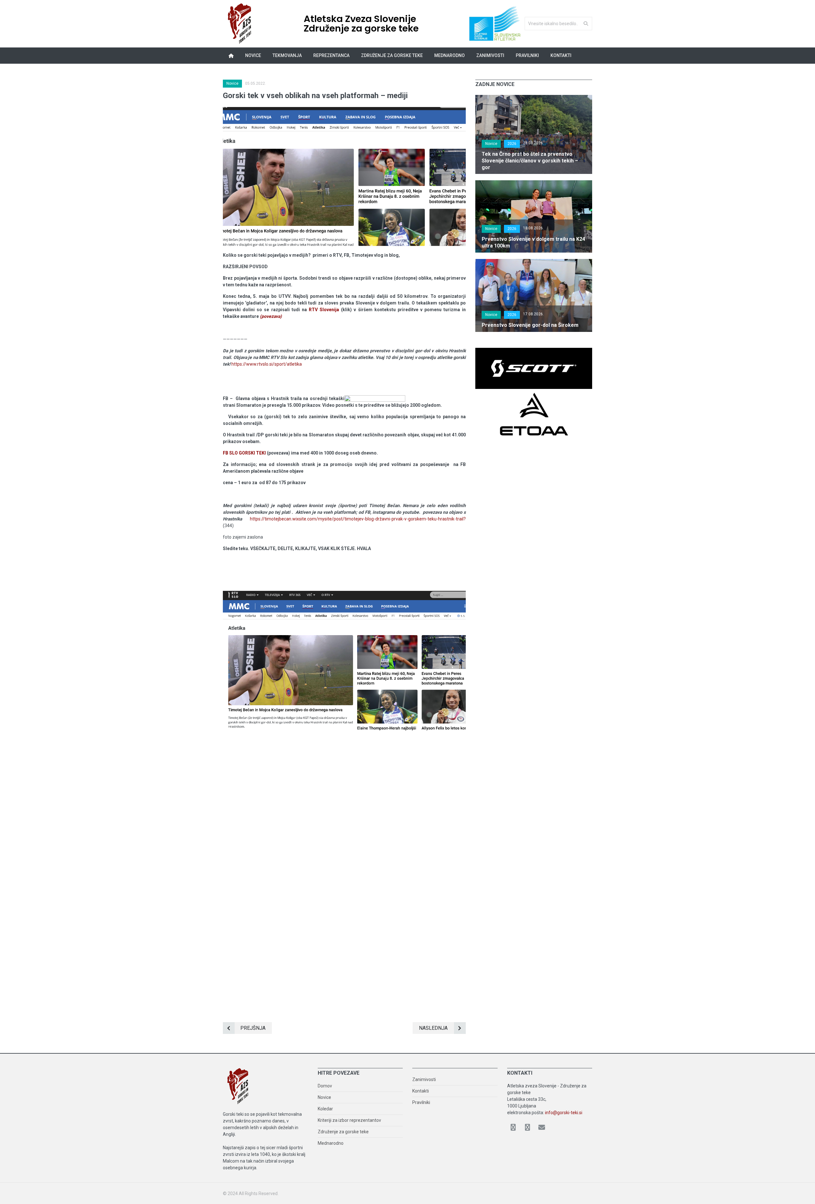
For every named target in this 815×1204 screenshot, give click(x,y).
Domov (325, 1085)
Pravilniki (527, 55)
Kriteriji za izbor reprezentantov (349, 1120)
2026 (511, 143)
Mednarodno (331, 1143)
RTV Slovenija (324, 309)
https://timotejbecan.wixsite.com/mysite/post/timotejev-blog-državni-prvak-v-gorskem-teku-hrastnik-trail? (358, 518)
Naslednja (433, 1028)
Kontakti (560, 55)
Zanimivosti (424, 1079)
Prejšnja (253, 1028)
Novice (253, 55)
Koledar (325, 1108)
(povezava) (271, 316)
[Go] (585, 23)
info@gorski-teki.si (563, 1112)
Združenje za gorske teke (343, 1131)
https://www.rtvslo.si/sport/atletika (266, 364)
